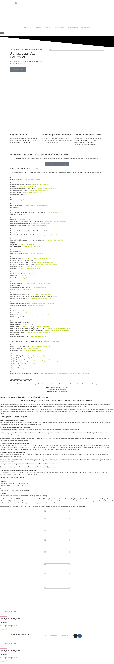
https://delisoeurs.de (30, 274)
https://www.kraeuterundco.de (30, 268)
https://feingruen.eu (24, 219)
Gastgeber (38, 27)
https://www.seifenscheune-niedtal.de (38, 332)
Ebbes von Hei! (86, 27)
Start (45, 635)
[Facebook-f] (80, 636)
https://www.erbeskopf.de (51, 341)
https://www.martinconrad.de (39, 190)
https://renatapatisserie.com (32, 311)
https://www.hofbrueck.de (27, 244)
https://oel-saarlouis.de (35, 305)
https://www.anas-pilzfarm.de (30, 179)
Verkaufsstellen (59, 27)
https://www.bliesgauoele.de (32, 192)
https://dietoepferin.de (39, 287)
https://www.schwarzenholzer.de (46, 188)
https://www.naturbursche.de (42, 294)
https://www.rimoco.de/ (41, 315)
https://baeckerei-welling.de (40, 184)
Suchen (3, 615)
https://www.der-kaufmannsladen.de (36, 205)
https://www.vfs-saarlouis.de (41, 346)
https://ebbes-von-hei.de (55, 212)
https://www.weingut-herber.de (40, 360)
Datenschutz (65, 635)
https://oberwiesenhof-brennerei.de (43, 303)
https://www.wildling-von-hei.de (46, 264)
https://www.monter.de (24, 289)
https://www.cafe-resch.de (34, 266)
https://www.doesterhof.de (32, 246)
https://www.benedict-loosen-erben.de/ (45, 362)
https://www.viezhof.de (31, 348)
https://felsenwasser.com (36, 364)
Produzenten (28, 27)
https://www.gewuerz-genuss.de (55, 221)
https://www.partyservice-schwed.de (58, 328)
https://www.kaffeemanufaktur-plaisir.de (40, 258)
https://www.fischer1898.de (41, 223)
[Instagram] (75, 636)
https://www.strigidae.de (38, 336)
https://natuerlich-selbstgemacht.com (39, 298)
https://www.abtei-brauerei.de (40, 283)
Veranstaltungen (73, 27)
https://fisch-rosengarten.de (37, 225)
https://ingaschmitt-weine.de (34, 253)
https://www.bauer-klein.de (27, 186)
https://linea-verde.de (28, 276)
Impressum (53, 635)
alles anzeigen (4, 629)
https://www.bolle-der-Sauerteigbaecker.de (36, 326)
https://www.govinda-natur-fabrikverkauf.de (50, 235)
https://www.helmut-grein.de (55, 240)
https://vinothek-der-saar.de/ (33, 350)
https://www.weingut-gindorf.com (38, 358)
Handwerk (48, 27)
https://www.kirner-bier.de (44, 262)
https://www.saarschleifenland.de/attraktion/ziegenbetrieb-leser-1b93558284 (65, 373)
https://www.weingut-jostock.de (43, 356)
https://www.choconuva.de (28, 200)
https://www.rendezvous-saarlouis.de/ (38, 313)
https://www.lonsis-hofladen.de (32, 278)
